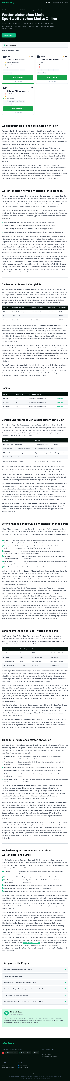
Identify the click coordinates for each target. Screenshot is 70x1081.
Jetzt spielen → (18, 77)
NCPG (35, 1052)
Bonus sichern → (18, 109)
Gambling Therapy (11, 1052)
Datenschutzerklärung (47, 1052)
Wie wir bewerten (46, 1054)
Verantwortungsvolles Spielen (49, 1056)
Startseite (48, 2)
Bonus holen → (52, 77)
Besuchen (60, 398)
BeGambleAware (25, 1052)
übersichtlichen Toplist (31, 943)
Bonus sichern (8, 35)
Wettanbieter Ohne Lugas (60, 2)
